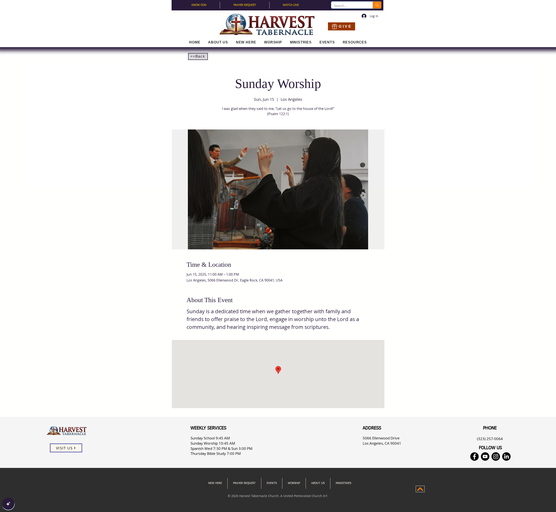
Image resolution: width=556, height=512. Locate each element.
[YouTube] (485, 456)
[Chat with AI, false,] (8, 504)
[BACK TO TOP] (420, 489)
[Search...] (377, 5)
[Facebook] (474, 456)
